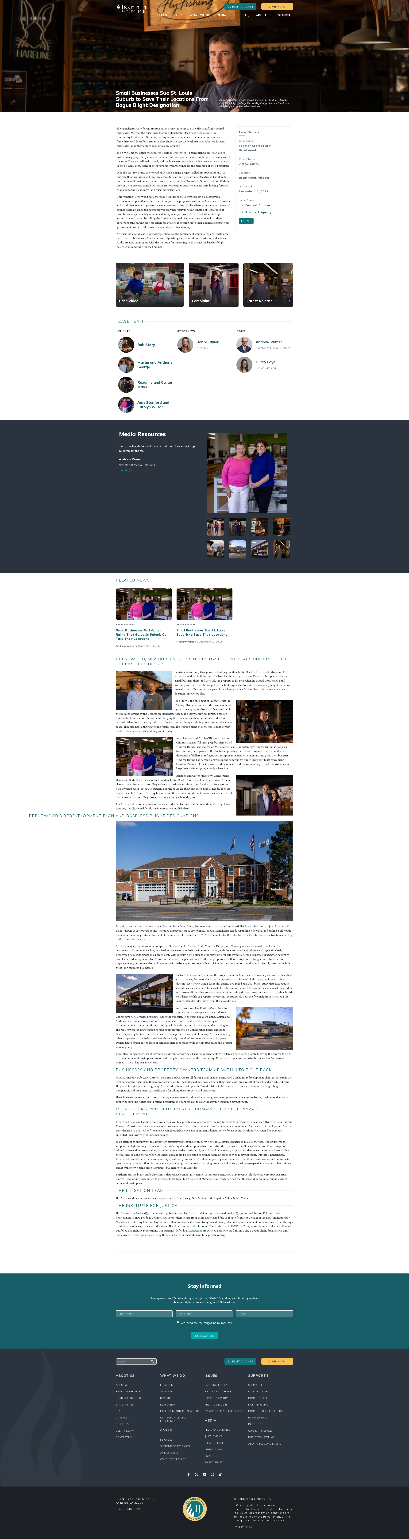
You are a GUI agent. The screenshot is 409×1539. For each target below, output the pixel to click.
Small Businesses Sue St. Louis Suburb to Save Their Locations (202, 632)
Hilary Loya (266, 362)
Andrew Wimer (269, 342)
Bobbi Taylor (208, 342)
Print (246, 221)
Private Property (258, 212)
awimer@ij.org (128, 470)
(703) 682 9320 (130, 1509)
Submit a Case (240, 6)
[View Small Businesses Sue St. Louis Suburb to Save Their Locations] (204, 604)
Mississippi (195, 1230)
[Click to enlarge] (248, 473)
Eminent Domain (257, 205)
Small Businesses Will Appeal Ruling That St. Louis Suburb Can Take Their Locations (142, 634)
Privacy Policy (243, 1526)
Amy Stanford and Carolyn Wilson (153, 404)
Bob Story (146, 345)
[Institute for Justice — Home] (132, 9)
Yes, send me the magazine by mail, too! (206, 1323)
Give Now (277, 6)
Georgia (139, 1235)
